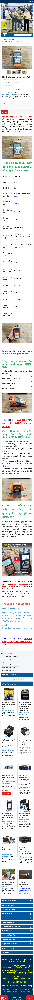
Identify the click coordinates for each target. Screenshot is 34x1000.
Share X (17, 82)
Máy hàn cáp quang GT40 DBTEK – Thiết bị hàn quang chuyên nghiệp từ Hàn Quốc (8, 742)
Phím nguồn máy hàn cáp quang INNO (24, 884)
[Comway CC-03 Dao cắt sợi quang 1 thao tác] (8, 874)
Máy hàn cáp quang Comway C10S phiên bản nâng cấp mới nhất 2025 (25, 742)
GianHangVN (20, 999)
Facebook (7, 82)
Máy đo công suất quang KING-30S (10, 656)
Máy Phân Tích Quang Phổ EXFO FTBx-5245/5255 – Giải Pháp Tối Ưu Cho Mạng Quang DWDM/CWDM (24, 780)
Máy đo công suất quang (8, 670)
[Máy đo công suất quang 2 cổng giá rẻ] (17, 57)
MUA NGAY (7, 793)
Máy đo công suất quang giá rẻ (9, 664)
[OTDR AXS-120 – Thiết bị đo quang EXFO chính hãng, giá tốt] (8, 805)
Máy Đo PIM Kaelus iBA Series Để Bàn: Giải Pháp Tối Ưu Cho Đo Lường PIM (25, 850)
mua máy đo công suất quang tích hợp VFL (12, 659)
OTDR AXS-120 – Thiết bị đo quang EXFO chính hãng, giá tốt (8, 816)
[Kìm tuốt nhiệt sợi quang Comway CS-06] (8, 767)
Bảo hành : (10, 92)
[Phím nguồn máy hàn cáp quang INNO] (25, 874)
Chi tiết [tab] (4, 112)
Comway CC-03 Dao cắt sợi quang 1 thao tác (8, 884)
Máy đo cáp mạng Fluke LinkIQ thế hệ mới (8, 849)
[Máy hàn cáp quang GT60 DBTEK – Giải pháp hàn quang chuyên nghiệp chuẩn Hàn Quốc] (25, 694)
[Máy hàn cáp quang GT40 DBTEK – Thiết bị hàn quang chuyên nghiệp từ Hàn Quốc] (8, 731)
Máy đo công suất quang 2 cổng (10, 662)
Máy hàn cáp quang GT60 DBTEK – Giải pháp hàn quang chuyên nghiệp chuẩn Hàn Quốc (25, 706)
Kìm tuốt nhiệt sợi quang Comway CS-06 (8, 777)
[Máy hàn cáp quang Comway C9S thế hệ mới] (8, 694)
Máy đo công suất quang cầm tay (10, 667)
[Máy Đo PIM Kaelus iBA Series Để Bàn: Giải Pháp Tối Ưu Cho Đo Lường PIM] (25, 839)
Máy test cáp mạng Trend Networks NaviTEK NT (25, 815)
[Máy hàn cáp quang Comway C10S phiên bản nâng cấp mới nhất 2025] (25, 731)
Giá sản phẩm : (8, 103)
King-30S (10, 653)
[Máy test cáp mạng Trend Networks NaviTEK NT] (25, 805)
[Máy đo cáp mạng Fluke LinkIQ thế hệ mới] (8, 839)
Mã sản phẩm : (9, 90)
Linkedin (7, 85)
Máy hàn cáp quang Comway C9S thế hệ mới (8, 704)
